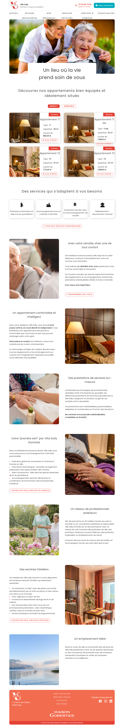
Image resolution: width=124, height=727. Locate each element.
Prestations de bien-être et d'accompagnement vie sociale (75, 213)
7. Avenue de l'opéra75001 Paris (21, 703)
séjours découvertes (29, 15)
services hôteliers (67, 15)
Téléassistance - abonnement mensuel (102, 212)
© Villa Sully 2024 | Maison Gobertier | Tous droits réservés (62, 723)
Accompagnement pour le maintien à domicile (49, 212)
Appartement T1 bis (104, 121)
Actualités (62, 700)
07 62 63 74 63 (85, 5)
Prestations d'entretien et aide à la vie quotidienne (21, 212)
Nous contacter (106, 5)
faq (100, 13)
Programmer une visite (80, 294)
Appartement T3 (104, 153)
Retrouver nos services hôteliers (30, 620)
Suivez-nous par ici (102, 697)
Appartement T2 (50, 153)
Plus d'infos (50, 140)
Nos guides (61, 704)
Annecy (54, 106)
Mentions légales (62, 697)
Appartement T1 (50, 119)
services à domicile (87, 15)
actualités (108, 13)
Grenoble (69, 106)
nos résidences (49, 15)
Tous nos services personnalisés (63, 226)
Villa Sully (24, 4)
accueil (13, 13)
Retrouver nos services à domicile (31, 490)
